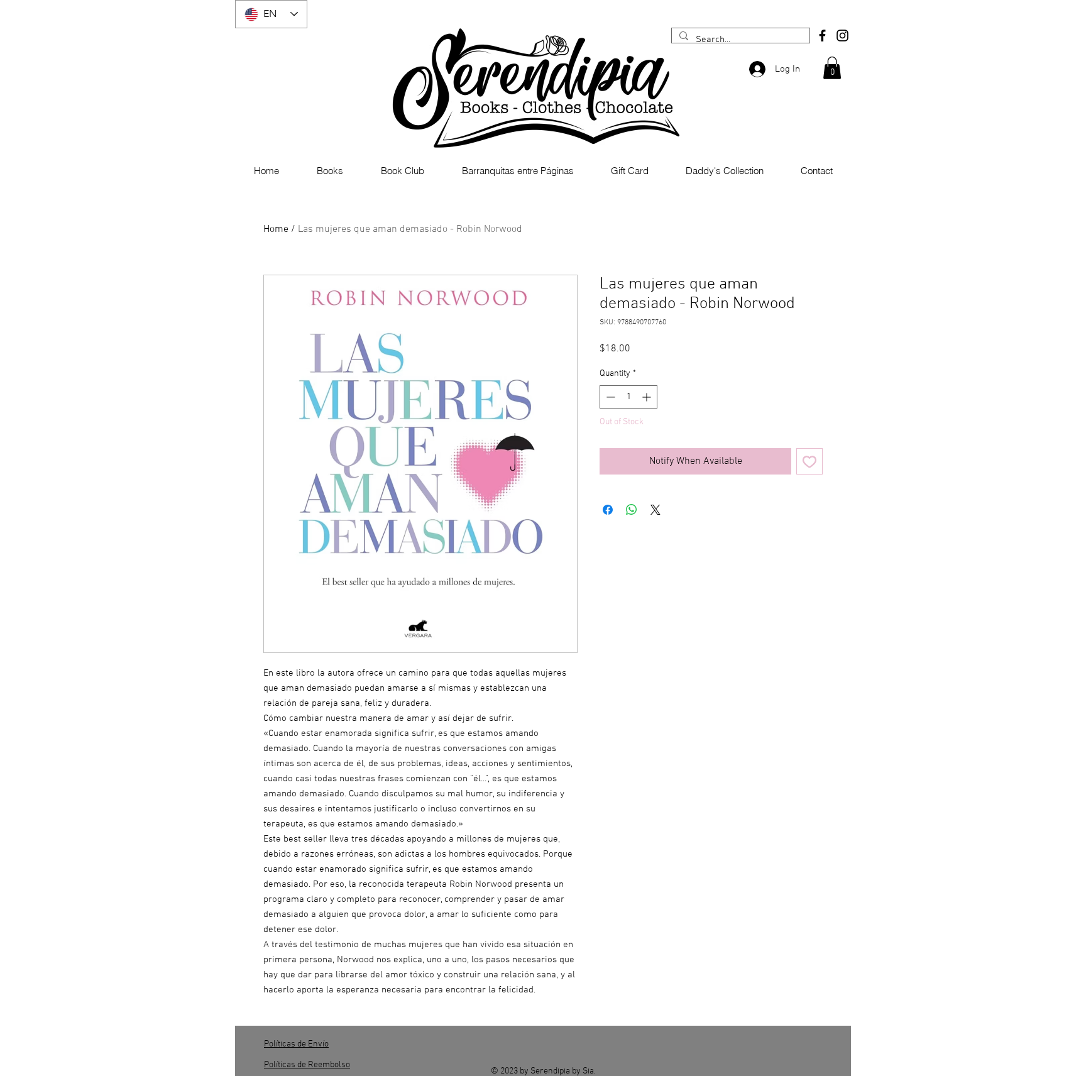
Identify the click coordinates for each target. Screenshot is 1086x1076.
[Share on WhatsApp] (631, 509)
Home (275, 229)
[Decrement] (609, 397)
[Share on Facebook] (607, 509)
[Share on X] (655, 509)
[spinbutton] (628, 397)
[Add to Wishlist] (809, 461)
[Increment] (647, 397)
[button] (832, 68)
